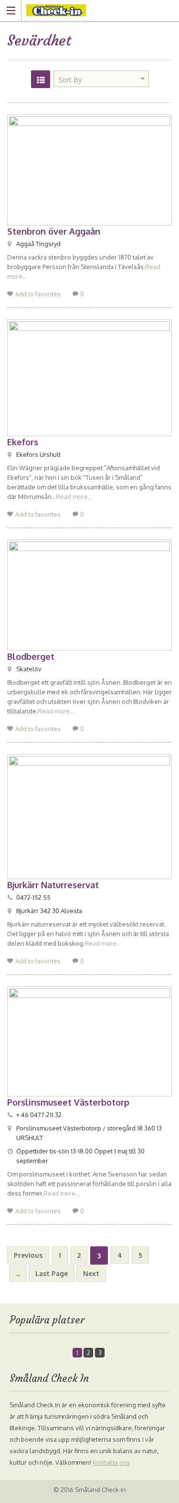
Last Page (51, 1273)
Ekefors (22, 442)
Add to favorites (38, 294)
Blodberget (30, 656)
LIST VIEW (40, 79)
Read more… (74, 496)
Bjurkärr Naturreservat (53, 885)
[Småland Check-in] (80, 10)
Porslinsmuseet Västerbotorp (68, 1102)
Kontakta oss (111, 1462)
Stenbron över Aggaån (53, 231)
